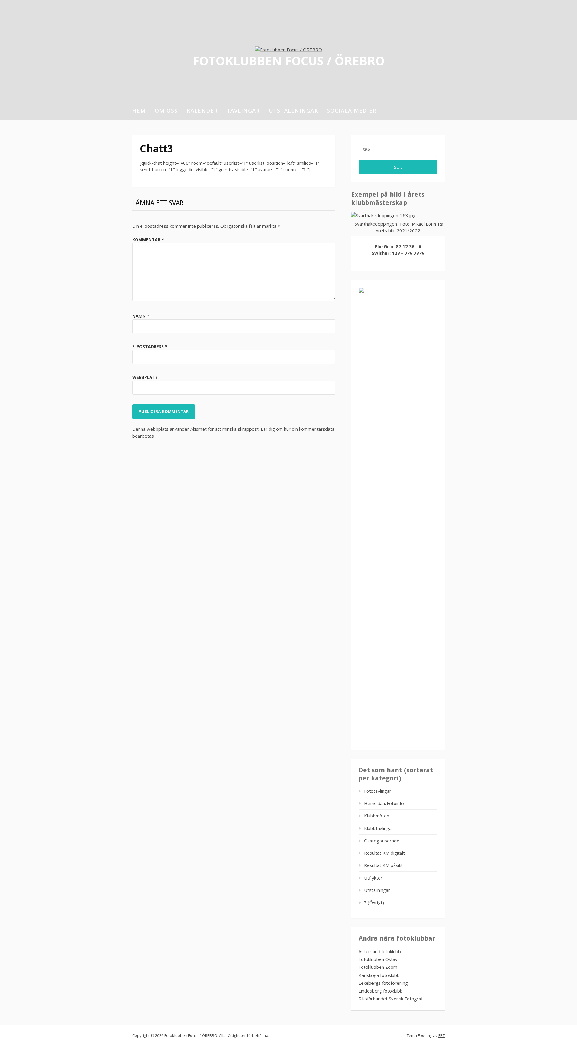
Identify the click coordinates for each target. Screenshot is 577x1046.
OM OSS (166, 110)
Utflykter (373, 878)
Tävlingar (243, 110)
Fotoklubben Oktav (378, 959)
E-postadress (149, 346)
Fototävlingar (377, 791)
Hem (139, 110)
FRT (441, 1035)
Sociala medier (351, 110)
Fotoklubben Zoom (378, 967)
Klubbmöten (376, 816)
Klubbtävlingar (378, 828)
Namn (140, 316)
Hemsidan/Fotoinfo (384, 803)
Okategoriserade (381, 841)
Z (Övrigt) (374, 902)
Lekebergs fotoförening (383, 983)
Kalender (202, 110)
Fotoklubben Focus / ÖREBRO (289, 60)
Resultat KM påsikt (383, 865)
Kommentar (148, 239)
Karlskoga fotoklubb (379, 975)
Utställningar (293, 110)
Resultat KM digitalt (384, 853)
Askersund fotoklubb (380, 951)
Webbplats (145, 377)
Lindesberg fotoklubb (381, 991)
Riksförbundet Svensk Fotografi (391, 999)
